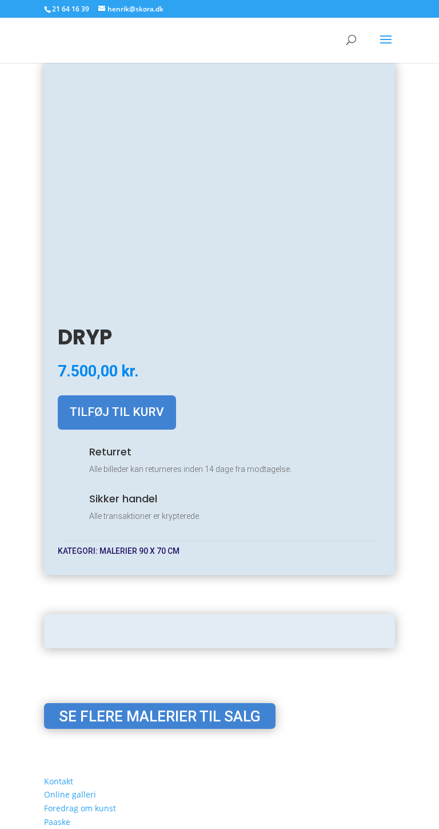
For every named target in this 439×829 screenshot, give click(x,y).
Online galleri (70, 794)
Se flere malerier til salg (160, 715)
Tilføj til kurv (117, 412)
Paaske (57, 821)
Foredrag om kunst (80, 808)
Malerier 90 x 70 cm (139, 551)
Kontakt (58, 781)
